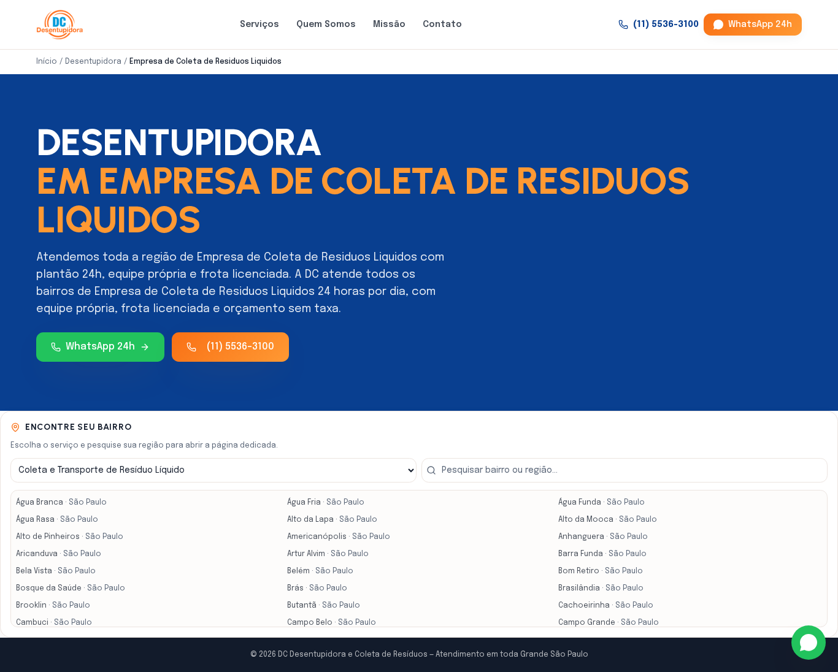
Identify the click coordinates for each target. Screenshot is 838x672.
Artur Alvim (328, 554)
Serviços (259, 24)
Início (46, 62)
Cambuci (54, 623)
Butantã (323, 605)
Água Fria (325, 502)
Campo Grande (608, 623)
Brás (317, 588)
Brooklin (53, 605)
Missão (389, 24)
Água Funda (601, 502)
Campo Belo (331, 623)
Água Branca (61, 502)
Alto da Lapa (332, 520)
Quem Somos (326, 24)
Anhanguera (603, 537)
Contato (442, 24)
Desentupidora (93, 62)
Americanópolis (338, 537)
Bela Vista (56, 571)
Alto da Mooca (607, 520)
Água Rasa (57, 520)
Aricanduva (58, 554)
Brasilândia (601, 588)
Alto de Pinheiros (69, 537)
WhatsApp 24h (760, 24)
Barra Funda (602, 554)
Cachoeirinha (605, 605)
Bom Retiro (600, 571)
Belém (320, 571)
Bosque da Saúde (70, 588)
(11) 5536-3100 (666, 24)
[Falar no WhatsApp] (808, 642)
